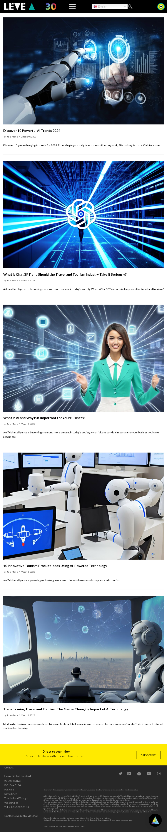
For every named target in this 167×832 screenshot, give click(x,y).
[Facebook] (139, 773)
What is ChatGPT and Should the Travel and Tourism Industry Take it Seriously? (65, 274)
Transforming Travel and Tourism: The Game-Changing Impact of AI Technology (65, 709)
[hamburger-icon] (72, 6)
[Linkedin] (129, 773)
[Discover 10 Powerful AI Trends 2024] (83, 123)
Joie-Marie (12, 136)
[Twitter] (120, 773)
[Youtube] (149, 773)
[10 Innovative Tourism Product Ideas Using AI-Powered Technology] (83, 558)
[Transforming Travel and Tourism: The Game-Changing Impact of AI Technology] (83, 702)
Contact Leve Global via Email (21, 815)
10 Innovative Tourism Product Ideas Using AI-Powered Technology (55, 566)
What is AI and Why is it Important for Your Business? (44, 418)
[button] (130, 6)
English (102, 6)
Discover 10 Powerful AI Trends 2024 (31, 131)
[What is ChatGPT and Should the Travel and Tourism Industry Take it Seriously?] (83, 267)
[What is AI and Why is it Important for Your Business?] (83, 410)
